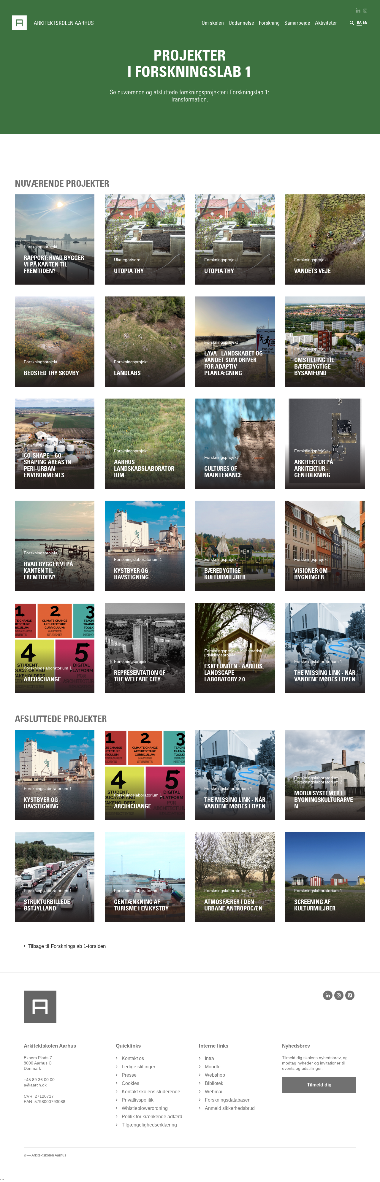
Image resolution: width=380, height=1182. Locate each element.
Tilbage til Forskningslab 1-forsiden (67, 946)
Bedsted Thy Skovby (51, 373)
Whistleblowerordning (145, 1108)
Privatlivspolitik (137, 1099)
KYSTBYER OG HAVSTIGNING (131, 573)
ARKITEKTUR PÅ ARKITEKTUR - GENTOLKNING (313, 468)
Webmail (214, 1091)
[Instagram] (338, 995)
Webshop (215, 1075)
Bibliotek (214, 1083)
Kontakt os (133, 1058)
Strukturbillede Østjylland (47, 905)
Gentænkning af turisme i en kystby (141, 905)
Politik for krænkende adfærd (152, 1116)
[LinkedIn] (327, 995)
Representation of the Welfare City (139, 676)
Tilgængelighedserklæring (149, 1124)
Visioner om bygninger (311, 573)
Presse (129, 1075)
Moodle (213, 1066)
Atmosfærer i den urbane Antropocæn (233, 905)
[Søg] (352, 22)
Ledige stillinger (138, 1066)
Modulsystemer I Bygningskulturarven (323, 800)
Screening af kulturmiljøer (314, 905)
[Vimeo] (349, 995)
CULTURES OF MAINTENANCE (223, 471)
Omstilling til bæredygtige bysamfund (314, 366)
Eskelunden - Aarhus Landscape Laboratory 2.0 (233, 673)
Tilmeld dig (319, 1084)
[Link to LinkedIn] (358, 10)
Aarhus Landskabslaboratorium (144, 468)
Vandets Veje (312, 271)
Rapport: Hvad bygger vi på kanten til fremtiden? (54, 264)
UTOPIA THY (129, 271)
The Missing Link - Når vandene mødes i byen (324, 676)
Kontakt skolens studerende (151, 1091)
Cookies (130, 1083)
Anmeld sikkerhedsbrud (230, 1108)
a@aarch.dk (35, 1085)
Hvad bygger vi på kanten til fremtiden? (48, 570)
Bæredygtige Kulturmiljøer (225, 573)
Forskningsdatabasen (228, 1099)
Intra (209, 1058)
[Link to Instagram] (365, 10)
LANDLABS (127, 373)
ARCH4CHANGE (42, 679)
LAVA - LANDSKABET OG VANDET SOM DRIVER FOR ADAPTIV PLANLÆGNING (233, 363)
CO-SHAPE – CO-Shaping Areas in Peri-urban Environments (47, 465)
